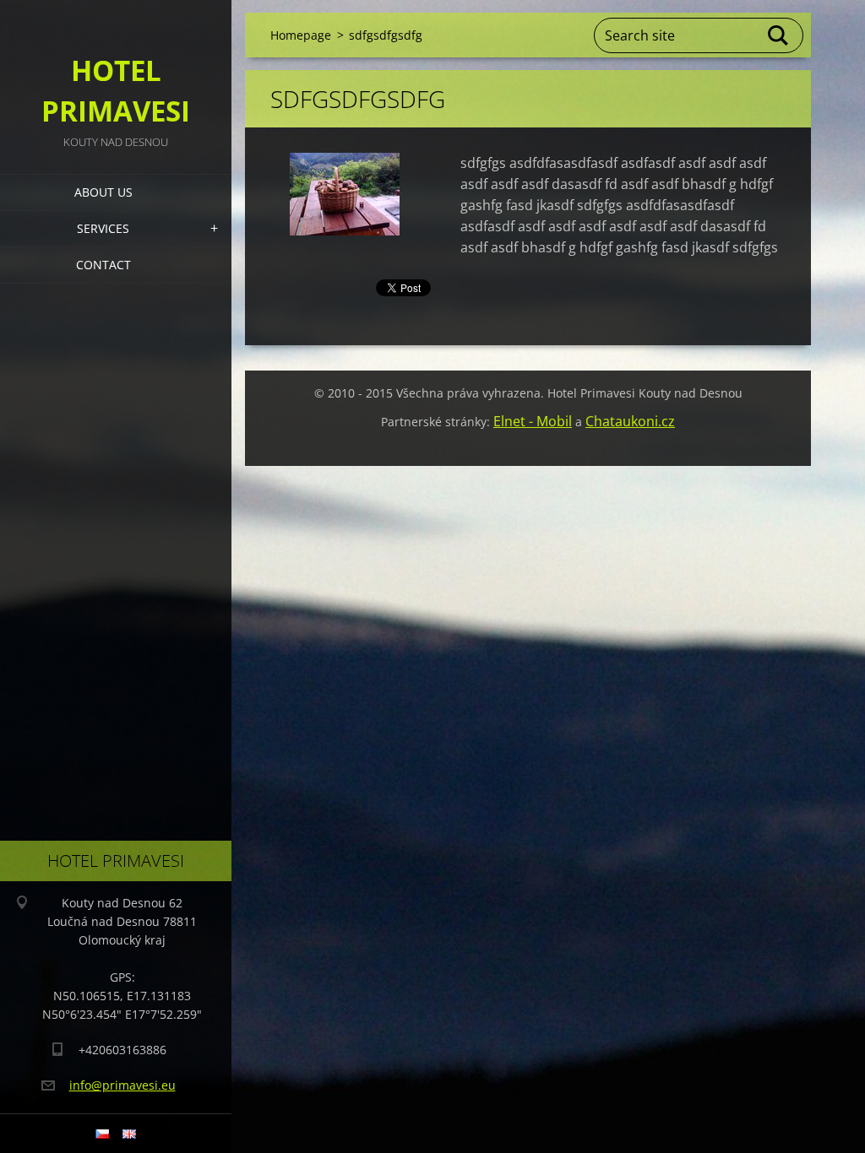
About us (103, 192)
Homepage (300, 35)
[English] (129, 1133)
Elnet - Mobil (532, 421)
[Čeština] (102, 1133)
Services (103, 228)
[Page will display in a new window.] (345, 194)
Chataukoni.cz (630, 421)
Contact (103, 265)
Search (779, 35)
